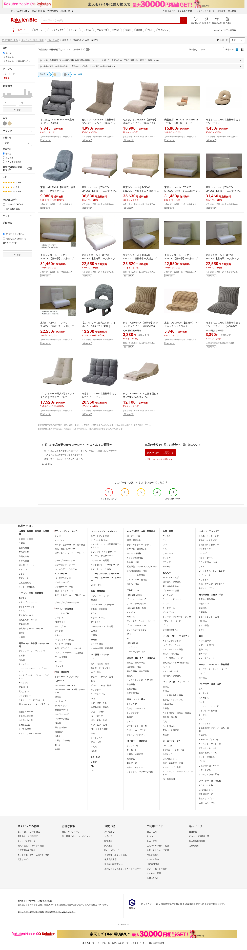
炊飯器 (22, 655)
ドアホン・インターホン (174, 750)
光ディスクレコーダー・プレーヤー (70, 554)
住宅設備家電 (25, 582)
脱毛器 (58, 697)
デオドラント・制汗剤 (137, 726)
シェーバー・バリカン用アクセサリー (70, 691)
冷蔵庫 (128, 30)
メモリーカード (62, 582)
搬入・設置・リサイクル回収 (31, 846)
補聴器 (58, 723)
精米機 (22, 660)
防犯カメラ (168, 754)
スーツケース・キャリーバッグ (213, 669)
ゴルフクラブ (205, 549)
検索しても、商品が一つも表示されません (63, 459)
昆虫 (165, 721)
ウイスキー (168, 536)
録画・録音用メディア (65, 549)
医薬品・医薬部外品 (136, 662)
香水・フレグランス (136, 734)
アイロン (23, 569)
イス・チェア (53, 40)
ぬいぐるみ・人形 (171, 577)
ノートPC (59, 618)
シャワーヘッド (62, 714)
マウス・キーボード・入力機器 (69, 653)
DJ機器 (94, 631)
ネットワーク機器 (63, 644)
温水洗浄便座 (61, 727)
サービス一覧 (104, 943)
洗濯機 (139, 30)
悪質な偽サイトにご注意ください (60, 912)
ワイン (166, 540)
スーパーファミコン (136, 652)
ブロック (167, 625)
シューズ (203, 553)
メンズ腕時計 (205, 641)
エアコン (116, 30)
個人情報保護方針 (197, 841)
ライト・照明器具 (27, 587)
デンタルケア (61, 705)
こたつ (22, 611)
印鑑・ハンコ (205, 603)
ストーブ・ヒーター (28, 602)
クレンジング (133, 713)
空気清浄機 (102, 30)
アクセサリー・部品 (64, 587)
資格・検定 (96, 742)
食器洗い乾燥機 (26, 716)
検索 (18, 110)
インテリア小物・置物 (209, 774)
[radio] (4, 53)
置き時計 (203, 654)
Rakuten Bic (24, 20)
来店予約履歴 (110, 859)
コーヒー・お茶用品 (136, 575)
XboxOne (131, 612)
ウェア (202, 566)
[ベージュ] (10, 123)
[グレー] (5, 123)
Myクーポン (109, 850)
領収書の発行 (153, 855)
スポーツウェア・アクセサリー (213, 584)
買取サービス (24, 859)
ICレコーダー (61, 573)
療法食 (166, 734)
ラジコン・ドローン (172, 599)
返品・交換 (152, 841)
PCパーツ (59, 661)
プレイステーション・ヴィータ (141, 621)
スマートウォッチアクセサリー (105, 573)
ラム (165, 549)
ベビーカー (168, 667)
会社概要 (221, 11)
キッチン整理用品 (135, 558)
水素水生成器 (25, 725)
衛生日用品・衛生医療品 (138, 671)
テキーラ (167, 566)
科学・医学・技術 (99, 725)
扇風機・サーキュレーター (31, 628)
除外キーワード (10, 243)
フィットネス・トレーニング (212, 571)
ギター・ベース (98, 618)
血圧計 (58, 745)
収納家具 (203, 735)
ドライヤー (74, 30)
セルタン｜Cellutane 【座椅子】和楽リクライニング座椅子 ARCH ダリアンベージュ (140, 123)
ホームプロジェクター (65, 560)
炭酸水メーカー (26, 711)
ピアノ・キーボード (100, 596)
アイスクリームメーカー (30, 733)
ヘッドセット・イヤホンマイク (105, 565)
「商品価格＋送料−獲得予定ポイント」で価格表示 (59, 49)
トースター (24, 664)
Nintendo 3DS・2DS (136, 608)
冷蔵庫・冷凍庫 (26, 539)
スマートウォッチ (207, 658)
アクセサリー (97, 622)
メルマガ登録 (153, 859)
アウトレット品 (206, 785)
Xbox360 (131, 617)
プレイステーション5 (136, 599)
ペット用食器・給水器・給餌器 (177, 713)
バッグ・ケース (206, 558)
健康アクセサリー (135, 767)
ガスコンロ (24, 683)
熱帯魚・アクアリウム (173, 700)
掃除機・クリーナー (28, 565)
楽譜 (93, 681)
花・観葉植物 (169, 779)
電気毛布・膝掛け (27, 615)
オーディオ (60, 540)
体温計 (58, 749)
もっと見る (47, 464)
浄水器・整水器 (26, 720)
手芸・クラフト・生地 (209, 617)
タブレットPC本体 (99, 540)
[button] (4, 93)
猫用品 (166, 686)
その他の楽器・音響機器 (102, 648)
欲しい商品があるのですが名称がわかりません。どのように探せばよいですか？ (80, 451)
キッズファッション (172, 641)
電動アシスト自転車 (208, 540)
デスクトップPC (62, 613)
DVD (93, 770)
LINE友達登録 (153, 864)
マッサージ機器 (62, 719)
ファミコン (132, 647)
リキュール (168, 553)
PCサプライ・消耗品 (64, 639)
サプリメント (133, 745)
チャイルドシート (171, 671)
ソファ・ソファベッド (209, 706)
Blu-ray (94, 762)
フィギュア (168, 595)
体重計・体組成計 (63, 740)
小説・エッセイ (98, 711)
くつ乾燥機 (24, 561)
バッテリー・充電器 (100, 560)
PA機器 (94, 600)
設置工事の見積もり (27, 850)
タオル (202, 630)
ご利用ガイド (169, 11)
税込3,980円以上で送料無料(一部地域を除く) (52, 11)
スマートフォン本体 (100, 536)
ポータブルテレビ (63, 578)
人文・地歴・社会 (99, 703)
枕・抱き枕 (204, 697)
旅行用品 (203, 678)
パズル (166, 603)
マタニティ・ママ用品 (173, 649)
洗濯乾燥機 (24, 548)
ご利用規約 (194, 846)
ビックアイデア (56, 30)
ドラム (94, 613)
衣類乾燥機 (24, 552)
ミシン (22, 574)
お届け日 (7, 149)
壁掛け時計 (204, 649)
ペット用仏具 (169, 726)
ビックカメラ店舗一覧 (204, 11)
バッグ (202, 673)
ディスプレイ (61, 626)
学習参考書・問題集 (100, 707)
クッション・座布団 (208, 710)
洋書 (93, 733)
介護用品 (131, 684)
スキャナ (59, 635)
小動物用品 (168, 704)
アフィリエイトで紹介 (157, 869)
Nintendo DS (132, 643)
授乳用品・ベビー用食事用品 (176, 662)
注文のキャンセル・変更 (158, 846)
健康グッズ (132, 763)
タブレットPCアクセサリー (103, 552)
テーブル (203, 715)
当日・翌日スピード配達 (29, 832)
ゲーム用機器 (61, 657)
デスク (202, 719)
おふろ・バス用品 (171, 654)
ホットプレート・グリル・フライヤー (34, 677)
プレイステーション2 (136, 630)
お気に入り (109, 836)
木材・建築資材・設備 (173, 763)
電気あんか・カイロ (28, 620)
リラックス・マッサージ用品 (140, 772)
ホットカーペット (27, 607)
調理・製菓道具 (134, 540)
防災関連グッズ (170, 759)
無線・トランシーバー (65, 591)
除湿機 (22, 637)
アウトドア (204, 579)
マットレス (204, 693)
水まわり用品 (133, 584)
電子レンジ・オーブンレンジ (32, 651)
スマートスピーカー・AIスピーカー (70, 596)
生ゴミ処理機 (25, 729)
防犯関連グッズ (206, 790)
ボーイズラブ (97, 716)
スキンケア (132, 704)
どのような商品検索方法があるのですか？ (63, 455)
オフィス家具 (205, 770)
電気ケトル (24, 691)
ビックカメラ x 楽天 (20, 11)
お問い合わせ (153, 878)
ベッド (202, 702)
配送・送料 (152, 832)
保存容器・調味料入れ (137, 549)
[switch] (29, 168)
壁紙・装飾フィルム (208, 752)
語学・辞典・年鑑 (99, 720)
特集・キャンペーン (71, 832)
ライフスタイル (98, 694)
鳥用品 (166, 708)
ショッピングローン (27, 841)
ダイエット (132, 750)
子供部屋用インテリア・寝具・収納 (214, 729)
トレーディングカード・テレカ (177, 617)
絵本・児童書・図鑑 (100, 663)
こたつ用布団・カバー (209, 766)
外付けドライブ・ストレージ (68, 648)
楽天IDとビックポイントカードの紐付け (122, 869)
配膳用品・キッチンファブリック (142, 566)
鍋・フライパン (134, 536)
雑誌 (93, 698)
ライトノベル (97, 738)
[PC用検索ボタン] (183, 20)
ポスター (95, 751)
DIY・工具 (167, 745)
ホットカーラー (62, 701)
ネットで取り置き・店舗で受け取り (34, 855)
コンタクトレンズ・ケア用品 (140, 680)
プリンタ (59, 631)
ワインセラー (25, 696)
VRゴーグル (96, 585)
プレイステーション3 (136, 625)
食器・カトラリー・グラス (139, 545)
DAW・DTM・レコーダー (102, 604)
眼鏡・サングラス (207, 588)
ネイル (130, 721)
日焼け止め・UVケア (136, 730)
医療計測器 (132, 689)
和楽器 (94, 639)
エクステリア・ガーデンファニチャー (178, 773)
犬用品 (166, 691)
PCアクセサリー (62, 622)
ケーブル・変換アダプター (103, 556)
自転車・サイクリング (209, 536)
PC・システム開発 (99, 729)
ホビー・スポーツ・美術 (102, 677)
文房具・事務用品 (207, 599)
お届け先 (7, 138)
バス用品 (203, 621)
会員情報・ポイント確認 (115, 855)
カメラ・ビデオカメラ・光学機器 (70, 545)
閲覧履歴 (108, 841)
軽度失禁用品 (133, 693)
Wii (128, 638)
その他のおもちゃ (171, 630)
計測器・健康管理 (135, 754)
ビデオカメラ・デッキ (65, 565)
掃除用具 (203, 608)
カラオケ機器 (97, 644)
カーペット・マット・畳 (210, 744)
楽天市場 (232, 11)
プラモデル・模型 (171, 590)
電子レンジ (163, 30)
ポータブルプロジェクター (67, 602)
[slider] (3, 97)
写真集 (94, 746)
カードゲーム (169, 608)
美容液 (130, 717)
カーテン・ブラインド (209, 739)
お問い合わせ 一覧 (120, 943)
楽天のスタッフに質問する (160, 452)
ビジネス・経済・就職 (101, 685)
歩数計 (58, 736)
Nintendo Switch (134, 595)
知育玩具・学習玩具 (172, 582)
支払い (150, 836)
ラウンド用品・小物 (208, 562)
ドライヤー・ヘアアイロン (67, 677)
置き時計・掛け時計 (208, 748)
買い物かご (109, 832)
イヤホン (88, 30)
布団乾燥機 (24, 556)
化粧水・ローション (136, 708)
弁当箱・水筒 (133, 562)
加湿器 (22, 633)
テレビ (150, 30)
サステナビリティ (139, 943)
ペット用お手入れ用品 (173, 695)
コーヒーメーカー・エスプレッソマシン (34, 670)
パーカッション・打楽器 (102, 626)
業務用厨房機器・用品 (137, 571)
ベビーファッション (172, 645)
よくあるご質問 (185, 11)
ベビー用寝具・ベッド (173, 658)
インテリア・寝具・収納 (32, 40)
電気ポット (24, 687)
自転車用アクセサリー (209, 545)
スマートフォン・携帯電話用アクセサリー (106, 546)
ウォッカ (167, 558)
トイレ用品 (204, 625)
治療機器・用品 (134, 667)
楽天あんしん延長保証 (28, 836)
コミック (95, 659)
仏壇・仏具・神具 (207, 803)
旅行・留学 (96, 672)
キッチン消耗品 (134, 553)
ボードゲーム (169, 612)
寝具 (201, 689)
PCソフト (59, 666)
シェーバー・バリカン (65, 685)
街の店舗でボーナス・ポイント (76, 836)
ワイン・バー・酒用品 (137, 579)
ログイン (218, 30)
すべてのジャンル (10, 40)
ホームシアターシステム (66, 569)
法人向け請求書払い (113, 864)
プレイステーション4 (136, 603)
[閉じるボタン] (241, 60)
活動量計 (59, 732)
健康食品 (131, 759)
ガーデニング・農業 (172, 767)
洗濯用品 (203, 612)
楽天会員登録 (230, 30)
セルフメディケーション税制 (31, 912)
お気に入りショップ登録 (158, 850)
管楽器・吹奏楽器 (99, 609)
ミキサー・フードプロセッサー (33, 700)
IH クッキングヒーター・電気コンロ (34, 705)
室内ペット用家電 (171, 730)
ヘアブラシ (60, 681)
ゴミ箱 (202, 761)
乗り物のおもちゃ (171, 586)
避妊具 (130, 676)
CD (92, 766)
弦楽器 (94, 635)
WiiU (129, 634)
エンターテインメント (101, 668)
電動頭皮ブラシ (62, 710)
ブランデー (168, 562)
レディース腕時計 (207, 645)
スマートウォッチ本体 (101, 569)
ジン (165, 545)
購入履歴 (108, 846)
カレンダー (96, 690)
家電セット (39, 30)
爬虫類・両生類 (170, 717)
